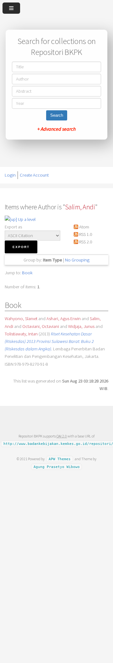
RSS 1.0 (85, 234)
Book (27, 272)
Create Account (34, 175)
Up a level (26, 219)
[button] (21, 247)
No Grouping (77, 260)
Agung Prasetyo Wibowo (57, 467)
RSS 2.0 (85, 242)
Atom (83, 227)
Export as (13, 227)
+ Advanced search (56, 129)
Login (10, 175)
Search (56, 115)
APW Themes (60, 459)
